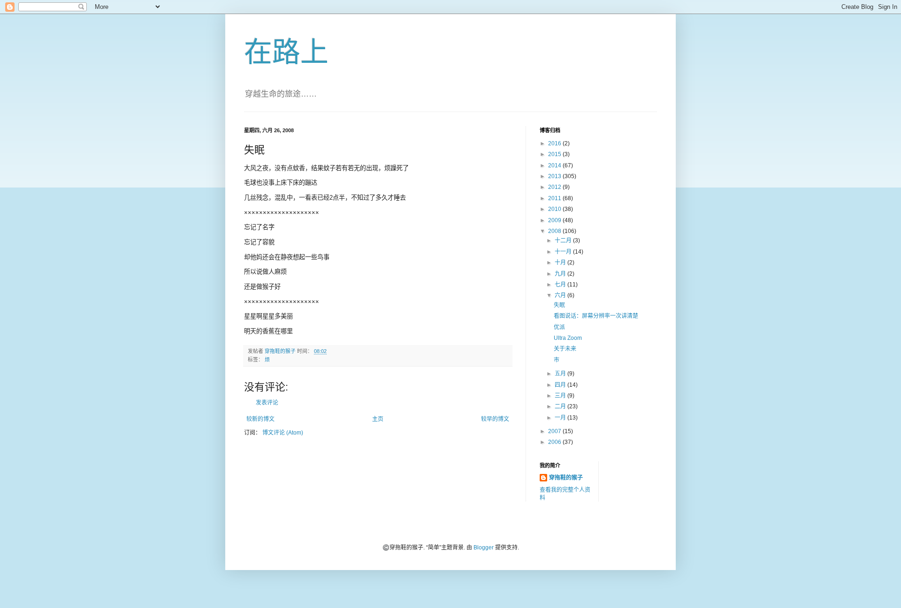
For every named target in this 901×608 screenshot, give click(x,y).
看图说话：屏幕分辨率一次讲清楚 (596, 316)
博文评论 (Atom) (282, 432)
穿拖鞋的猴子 (566, 477)
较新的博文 (260, 419)
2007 (555, 431)
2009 (555, 220)
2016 (555, 143)
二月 (561, 406)
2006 (555, 442)
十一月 (564, 251)
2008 (555, 231)
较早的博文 (495, 419)
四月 (561, 385)
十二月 (564, 240)
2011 (555, 198)
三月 (561, 395)
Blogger (483, 547)
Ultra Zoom (568, 338)
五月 (561, 373)
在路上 (286, 52)
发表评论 (267, 402)
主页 (377, 419)
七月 (561, 284)
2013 (555, 176)
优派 (559, 327)
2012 (555, 187)
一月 (561, 417)
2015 (555, 154)
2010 (555, 209)
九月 (561, 273)
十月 (561, 262)
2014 (555, 165)
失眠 (559, 305)
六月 (561, 295)
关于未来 (565, 348)
